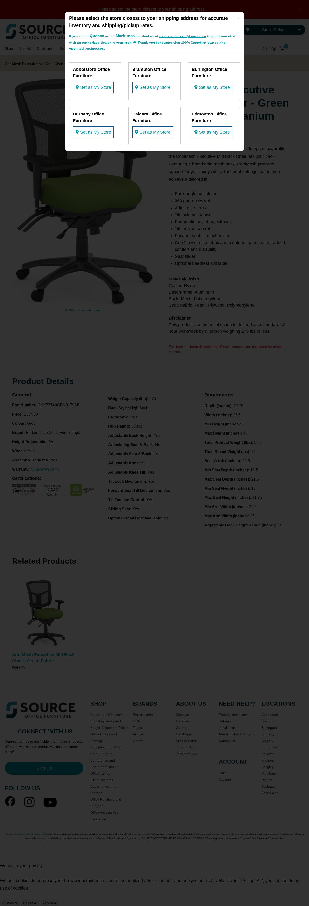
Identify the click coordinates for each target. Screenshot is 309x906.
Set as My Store (95, 87)
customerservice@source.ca (182, 36)
